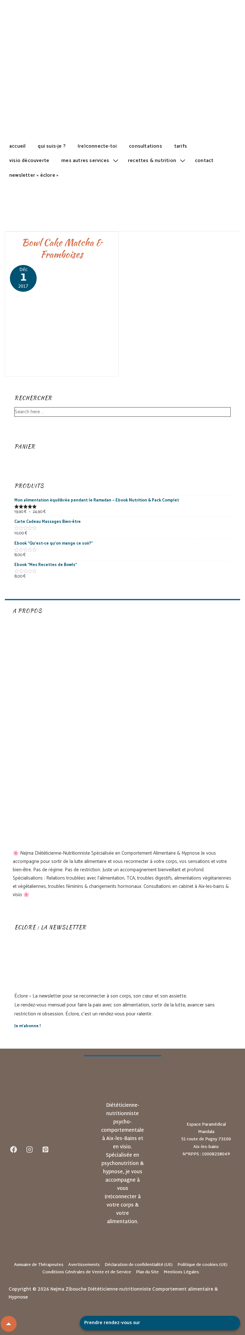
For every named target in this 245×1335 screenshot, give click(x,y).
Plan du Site (147, 1272)
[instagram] (30, 1149)
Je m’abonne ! (27, 1026)
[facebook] (14, 1149)
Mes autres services (85, 160)
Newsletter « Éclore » (33, 175)
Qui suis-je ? (51, 146)
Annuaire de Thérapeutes (38, 1265)
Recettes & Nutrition (152, 160)
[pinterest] (46, 1149)
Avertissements (84, 1265)
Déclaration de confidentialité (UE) (139, 1265)
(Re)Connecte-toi (97, 146)
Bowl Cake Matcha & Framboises (62, 248)
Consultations (145, 146)
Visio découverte (29, 160)
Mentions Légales (181, 1272)
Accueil (17, 146)
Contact (204, 160)
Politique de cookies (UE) (202, 1265)
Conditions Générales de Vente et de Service (86, 1272)
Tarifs (180, 146)
